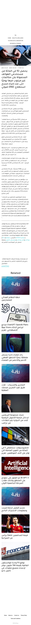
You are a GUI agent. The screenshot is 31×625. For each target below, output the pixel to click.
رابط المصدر (5, 266)
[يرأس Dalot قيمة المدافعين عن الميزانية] (15, 523)
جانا (3, 238)
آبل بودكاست (19, 240)
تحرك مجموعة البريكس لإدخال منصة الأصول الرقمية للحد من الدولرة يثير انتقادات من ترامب (15, 419)
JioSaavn (18, 238)
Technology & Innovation (15, 40)
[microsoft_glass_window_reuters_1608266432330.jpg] (15, 436)
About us (10, 615)
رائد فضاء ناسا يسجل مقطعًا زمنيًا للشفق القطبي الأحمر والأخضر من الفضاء (15, 358)
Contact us (16, 615)
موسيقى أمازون (10, 240)
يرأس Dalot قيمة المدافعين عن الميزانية (15, 536)
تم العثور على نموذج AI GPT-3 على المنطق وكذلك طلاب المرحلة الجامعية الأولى (15, 481)
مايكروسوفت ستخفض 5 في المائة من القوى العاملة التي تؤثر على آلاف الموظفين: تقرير (15, 450)
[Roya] (15, 285)
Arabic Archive (12, 68)
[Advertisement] (15, 16)
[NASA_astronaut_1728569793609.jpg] (15, 343)
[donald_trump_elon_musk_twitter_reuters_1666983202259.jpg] (15, 403)
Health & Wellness (17, 38)
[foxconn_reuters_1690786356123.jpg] (15, 551)
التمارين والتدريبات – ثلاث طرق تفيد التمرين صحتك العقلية (13, 388)
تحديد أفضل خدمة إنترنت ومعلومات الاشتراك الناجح (14, 509)
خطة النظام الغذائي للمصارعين (11, 298)
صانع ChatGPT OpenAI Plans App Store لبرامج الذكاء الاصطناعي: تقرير (15, 327)
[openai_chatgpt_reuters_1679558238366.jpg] (15, 313)
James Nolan (5, 68)
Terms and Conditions (15, 618)
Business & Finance (15, 43)
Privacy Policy (24, 615)
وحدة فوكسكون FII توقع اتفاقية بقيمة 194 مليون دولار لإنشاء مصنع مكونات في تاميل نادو (15, 567)
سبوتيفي (8, 238)
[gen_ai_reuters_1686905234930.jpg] (15, 466)
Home (9, 38)
